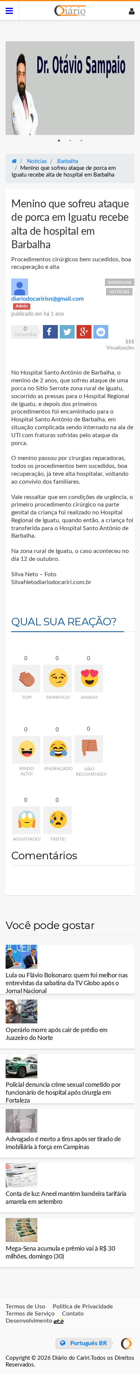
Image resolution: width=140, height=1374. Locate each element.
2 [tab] (70, 140)
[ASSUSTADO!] (26, 820)
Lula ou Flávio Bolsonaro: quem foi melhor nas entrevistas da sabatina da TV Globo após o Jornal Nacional (67, 983)
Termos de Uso (25, 1307)
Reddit (100, 331)
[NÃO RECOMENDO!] (89, 749)
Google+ (84, 331)
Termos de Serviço (30, 1314)
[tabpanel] (70, 88)
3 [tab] (81, 140)
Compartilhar (50, 331)
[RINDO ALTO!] (26, 750)
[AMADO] (89, 678)
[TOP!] (26, 678)
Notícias (119, 291)
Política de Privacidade (83, 1307)
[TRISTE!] (57, 820)
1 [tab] (59, 140)
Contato (73, 1314)
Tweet (67, 331)
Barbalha (119, 282)
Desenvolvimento (30, 1321)
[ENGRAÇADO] (57, 750)
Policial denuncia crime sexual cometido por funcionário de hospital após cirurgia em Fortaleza (63, 1093)
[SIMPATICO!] (57, 678)
